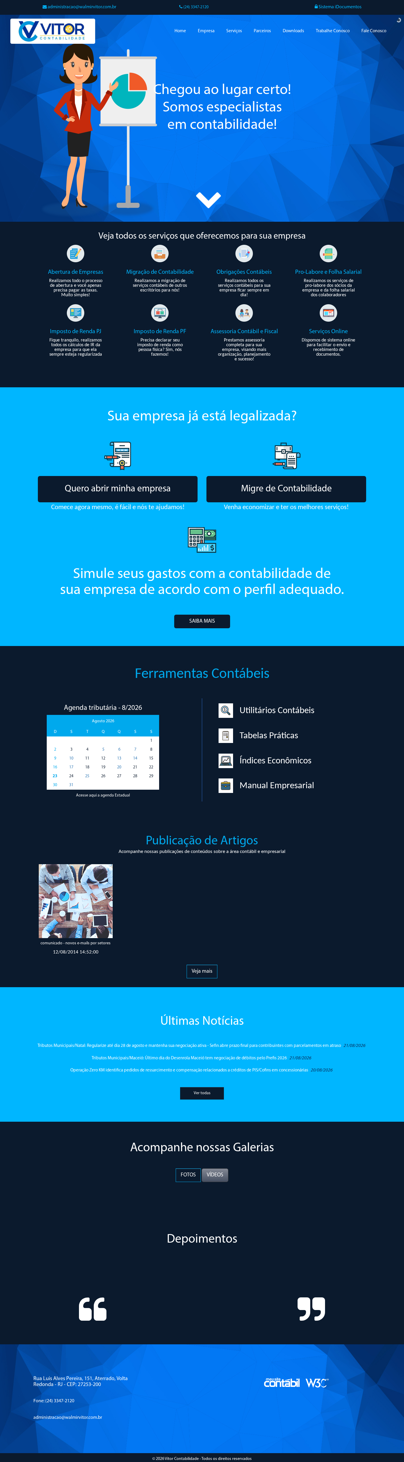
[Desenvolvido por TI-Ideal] (282, 1398)
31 (71, 785)
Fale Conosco (373, 31)
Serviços (234, 31)
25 (87, 776)
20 (119, 767)
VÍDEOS (215, 1175)
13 (119, 758)
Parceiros (262, 31)
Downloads (293, 31)
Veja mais (202, 971)
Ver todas (202, 1093)
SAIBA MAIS (202, 621)
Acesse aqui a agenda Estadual (103, 795)
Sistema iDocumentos (339, 7)
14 (135, 758)
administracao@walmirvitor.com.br (82, 7)
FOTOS (188, 1175)
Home (180, 31)
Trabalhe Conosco (333, 31)
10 (71, 758)
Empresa (206, 31)
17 (71, 767)
